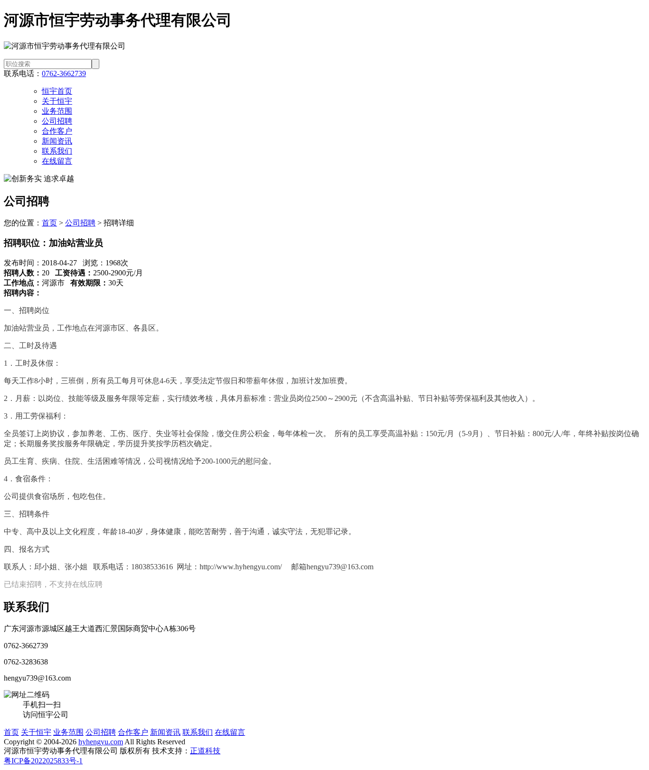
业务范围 (57, 111)
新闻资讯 (57, 141)
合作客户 (57, 131)
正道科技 (205, 751)
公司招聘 (57, 121)
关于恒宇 (57, 101)
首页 (49, 223)
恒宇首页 (57, 91)
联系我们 (57, 151)
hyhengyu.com (100, 742)
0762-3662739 (64, 73)
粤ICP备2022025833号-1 (43, 761)
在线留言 (57, 161)
